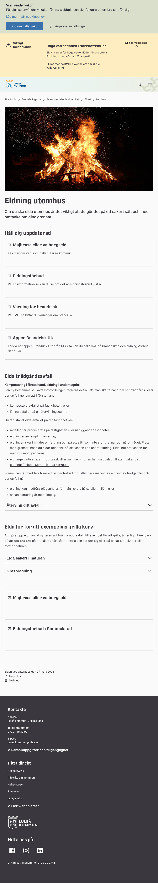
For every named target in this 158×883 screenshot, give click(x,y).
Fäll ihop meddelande (135, 42)
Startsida (11, 99)
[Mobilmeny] (150, 84)
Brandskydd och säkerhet (62, 99)
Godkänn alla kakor (24, 26)
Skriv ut (14, 680)
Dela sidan (15, 676)
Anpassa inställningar (70, 26)
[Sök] (140, 84)
